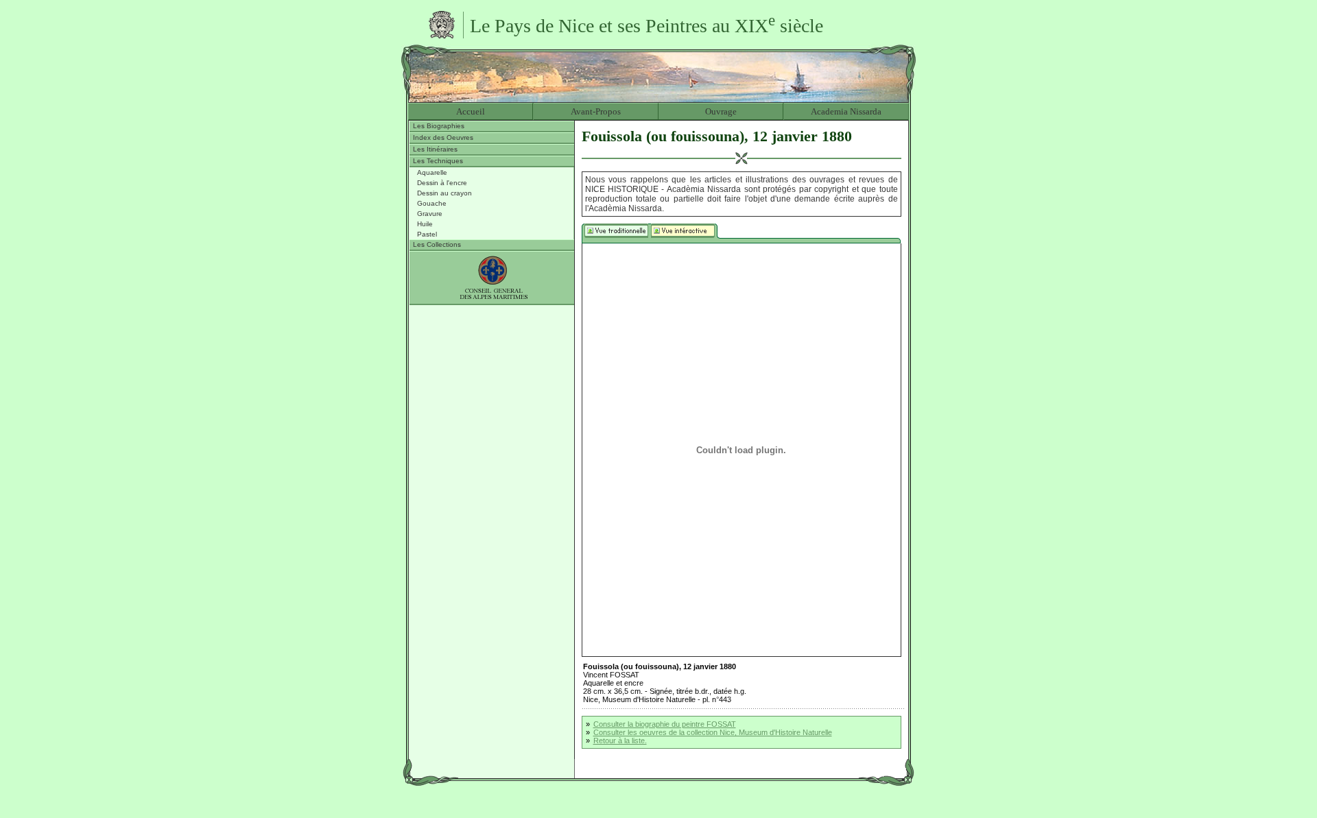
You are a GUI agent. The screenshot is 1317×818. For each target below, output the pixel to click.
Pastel (427, 234)
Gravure (429, 213)
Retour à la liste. (620, 740)
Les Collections (437, 244)
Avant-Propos (596, 111)
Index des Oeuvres (443, 137)
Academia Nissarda (846, 111)
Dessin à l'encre (442, 183)
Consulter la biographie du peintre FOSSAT (664, 724)
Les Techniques (438, 161)
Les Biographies (438, 126)
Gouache (432, 203)
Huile (425, 224)
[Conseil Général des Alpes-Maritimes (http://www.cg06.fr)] (492, 278)
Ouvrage (721, 111)
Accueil (470, 111)
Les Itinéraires (435, 149)
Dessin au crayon (444, 193)
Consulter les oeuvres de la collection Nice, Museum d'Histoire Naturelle (712, 732)
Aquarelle (432, 172)
